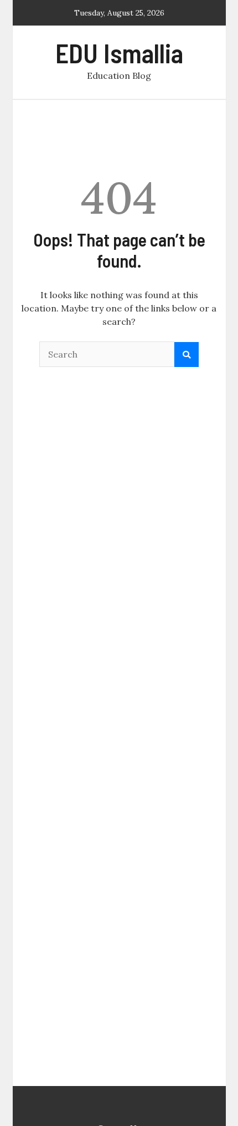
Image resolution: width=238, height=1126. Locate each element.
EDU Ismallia (119, 53)
